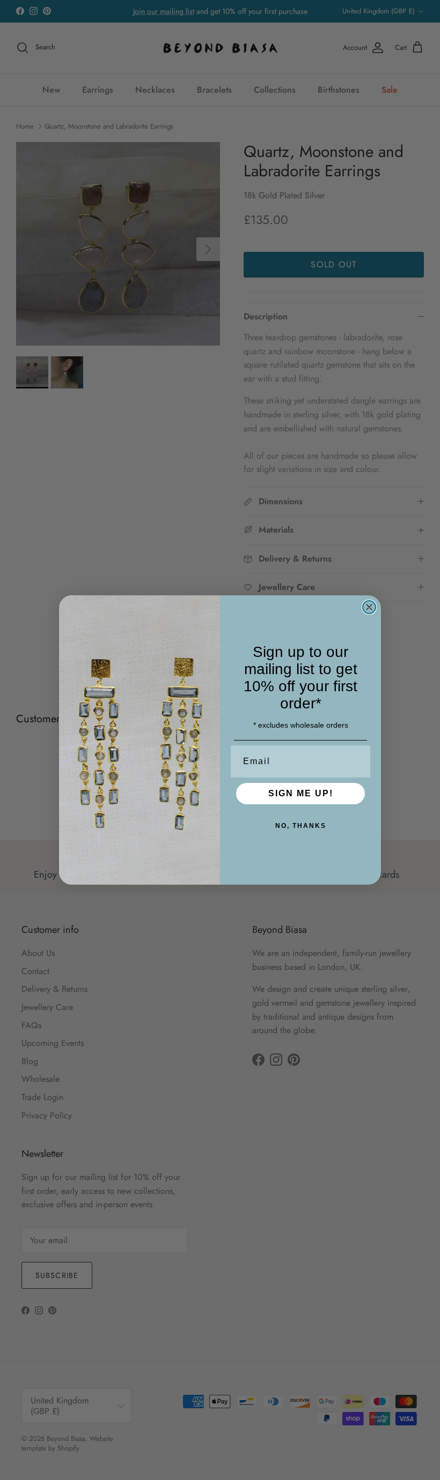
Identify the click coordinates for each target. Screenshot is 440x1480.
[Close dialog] (369, 607)
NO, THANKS (300, 825)
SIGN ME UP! (300, 793)
